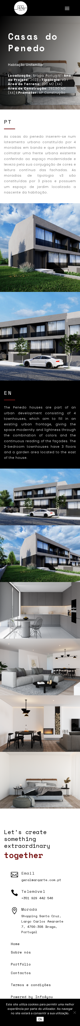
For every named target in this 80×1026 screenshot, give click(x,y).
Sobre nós (21, 952)
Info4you (44, 996)
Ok (40, 1019)
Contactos (21, 972)
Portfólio (21, 964)
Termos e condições (31, 984)
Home (15, 943)
